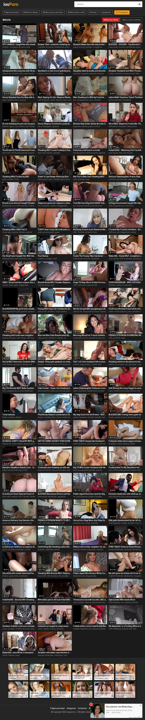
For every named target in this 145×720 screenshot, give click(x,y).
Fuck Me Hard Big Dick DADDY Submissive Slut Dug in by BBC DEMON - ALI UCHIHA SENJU (90, 203)
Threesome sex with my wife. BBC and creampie (90, 600)
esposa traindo (83, 206)
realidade (95, 258)
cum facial (113, 153)
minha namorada (121, 391)
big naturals (122, 179)
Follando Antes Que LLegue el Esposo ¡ (126, 441)
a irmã (27, 549)
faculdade (126, 100)
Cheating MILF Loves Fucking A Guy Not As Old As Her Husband (55, 150)
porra (4, 549)
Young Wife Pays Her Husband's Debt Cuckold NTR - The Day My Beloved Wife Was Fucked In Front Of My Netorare (55, 309)
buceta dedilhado (25, 391)
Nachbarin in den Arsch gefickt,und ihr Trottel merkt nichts (55, 71)
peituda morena (96, 73)
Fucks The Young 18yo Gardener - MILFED (90, 256)
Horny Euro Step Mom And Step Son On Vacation (90, 520)
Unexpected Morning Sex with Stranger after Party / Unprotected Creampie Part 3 (19, 71)
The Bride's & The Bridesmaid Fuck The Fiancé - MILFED (19, 150)
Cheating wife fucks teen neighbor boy (19, 335)
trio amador (63, 576)
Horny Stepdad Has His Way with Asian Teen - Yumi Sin (19, 97)
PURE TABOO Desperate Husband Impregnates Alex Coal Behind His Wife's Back (90, 441)
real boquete (82, 496)
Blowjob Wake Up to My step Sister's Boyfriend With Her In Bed (90, 44)
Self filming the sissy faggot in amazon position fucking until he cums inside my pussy (126, 388)
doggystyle (23, 285)
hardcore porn (91, 153)
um (39, 206)
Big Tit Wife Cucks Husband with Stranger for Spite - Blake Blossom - (90, 467)
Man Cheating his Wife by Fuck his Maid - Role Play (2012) (90, 97)
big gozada (91, 576)
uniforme (129, 206)
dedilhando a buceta (64, 47)
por (74, 100)
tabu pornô (132, 126)
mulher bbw (96, 364)
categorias (106, 12)
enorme (86, 258)
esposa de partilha (93, 602)
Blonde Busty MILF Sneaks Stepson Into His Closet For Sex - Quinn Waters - (55, 282)
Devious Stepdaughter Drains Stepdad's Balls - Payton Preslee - (126, 176)
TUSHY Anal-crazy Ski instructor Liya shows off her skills (55, 229)
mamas (102, 444)
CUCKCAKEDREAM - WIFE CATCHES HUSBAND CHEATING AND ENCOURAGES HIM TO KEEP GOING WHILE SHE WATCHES (126, 282)
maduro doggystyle (58, 206)
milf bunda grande (19, 153)
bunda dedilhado (116, 549)
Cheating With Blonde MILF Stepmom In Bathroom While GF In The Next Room (55, 573)
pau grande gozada (86, 470)
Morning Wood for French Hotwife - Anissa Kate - (90, 335)
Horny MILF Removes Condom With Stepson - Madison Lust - (19, 362)
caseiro (11, 417)
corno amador (8, 629)
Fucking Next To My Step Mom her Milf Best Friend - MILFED (126, 467)
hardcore (77, 576)
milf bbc (14, 602)
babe (4, 470)
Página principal (11, 12)
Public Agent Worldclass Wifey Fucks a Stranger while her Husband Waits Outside (90, 573)
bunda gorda (79, 153)
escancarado (48, 232)
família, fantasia (30, 496)
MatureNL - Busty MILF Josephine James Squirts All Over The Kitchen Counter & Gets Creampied (126, 256)
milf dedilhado (115, 629)
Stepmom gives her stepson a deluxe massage (55, 203)
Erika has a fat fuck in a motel (86, 150)
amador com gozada (126, 364)
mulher (5, 47)
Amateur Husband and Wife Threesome (126, 71)
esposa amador (59, 470)
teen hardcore (44, 444)
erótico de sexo (57, 629)
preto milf (6, 523)
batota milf (33, 153)
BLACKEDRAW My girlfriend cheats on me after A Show (19, 309)
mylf (55, 258)
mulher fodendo (116, 576)
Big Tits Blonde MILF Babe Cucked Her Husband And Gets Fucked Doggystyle (19, 388)
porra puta (128, 153)
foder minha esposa (118, 311)
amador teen (18, 73)
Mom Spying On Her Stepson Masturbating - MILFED (55, 97)
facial (111, 417)
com (65, 655)
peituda (117, 100)
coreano (97, 100)
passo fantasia (80, 417)
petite (5, 655)
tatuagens (47, 126)
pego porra (133, 179)
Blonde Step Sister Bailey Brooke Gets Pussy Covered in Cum (90, 124)
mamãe (94, 523)
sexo (40, 629)
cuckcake (127, 285)
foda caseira (61, 311)
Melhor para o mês (76, 12)
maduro (41, 258)
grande (89, 47)
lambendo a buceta (135, 47)
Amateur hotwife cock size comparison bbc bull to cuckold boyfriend (19, 626)
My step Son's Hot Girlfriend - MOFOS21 (90, 414)
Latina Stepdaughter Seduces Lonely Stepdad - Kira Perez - (90, 388)
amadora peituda (16, 549)
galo (16, 285)
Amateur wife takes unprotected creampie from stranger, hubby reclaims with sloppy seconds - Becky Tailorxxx (55, 652)
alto (134, 629)
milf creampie (126, 258)
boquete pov (118, 206)
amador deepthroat (96, 417)
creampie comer (80, 338)
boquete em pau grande (16, 311)
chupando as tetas (91, 311)
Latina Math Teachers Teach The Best (125, 97)
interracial (113, 47)
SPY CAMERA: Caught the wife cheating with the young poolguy (19, 44)
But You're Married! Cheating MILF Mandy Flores (90, 176)
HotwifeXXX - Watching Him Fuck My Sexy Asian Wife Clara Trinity (126, 150)
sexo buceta (92, 444)
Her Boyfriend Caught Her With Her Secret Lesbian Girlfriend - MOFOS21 (19, 256)
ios (10, 4)
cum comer (114, 258)
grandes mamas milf (23, 364)
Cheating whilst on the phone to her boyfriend (126, 362)
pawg (133, 232)
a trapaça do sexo (17, 47)
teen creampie (79, 391)
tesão (52, 100)
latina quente (44, 391)
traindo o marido (55, 338)
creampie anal (51, 364)
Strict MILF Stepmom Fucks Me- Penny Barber (126, 124)
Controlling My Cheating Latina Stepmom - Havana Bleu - (55, 547)
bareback (23, 576)
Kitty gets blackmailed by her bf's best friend (126, 520)
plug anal (91, 549)
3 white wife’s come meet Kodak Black (90, 626)
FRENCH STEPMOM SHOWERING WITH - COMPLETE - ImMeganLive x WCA (126, 335)
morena (121, 47)
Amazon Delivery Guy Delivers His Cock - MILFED (19, 520)
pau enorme (96, 206)
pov (83, 576)
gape (57, 232)
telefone (112, 364)
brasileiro (113, 444)
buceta (23, 100)
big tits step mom (64, 100)
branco (5, 576)
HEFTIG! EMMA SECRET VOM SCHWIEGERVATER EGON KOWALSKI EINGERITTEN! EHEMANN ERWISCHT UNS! (55, 441)
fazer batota (17, 444)
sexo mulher (57, 73)
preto (57, 549)
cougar (49, 258)
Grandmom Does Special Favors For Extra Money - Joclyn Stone (19, 494)
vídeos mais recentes (131, 20)
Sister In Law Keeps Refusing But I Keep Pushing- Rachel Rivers (55, 176)
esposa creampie (45, 655)
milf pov (112, 232)
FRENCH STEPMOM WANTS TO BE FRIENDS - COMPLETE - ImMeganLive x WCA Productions (55, 520)
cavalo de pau (120, 417)
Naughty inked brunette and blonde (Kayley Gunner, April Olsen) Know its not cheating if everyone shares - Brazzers (90, 71)
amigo (124, 523)
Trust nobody (8, 414)
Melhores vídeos (30, 12)
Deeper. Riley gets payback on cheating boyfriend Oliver (55, 362)
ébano (18, 417)
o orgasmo (97, 47)
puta (4, 179)
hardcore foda (57, 444)
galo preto (14, 576)
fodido (111, 73)
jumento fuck (91, 232)
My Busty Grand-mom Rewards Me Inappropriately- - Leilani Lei (90, 229)
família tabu (50, 417)
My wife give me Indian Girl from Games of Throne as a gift (126, 573)
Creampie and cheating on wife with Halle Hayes (55, 467)
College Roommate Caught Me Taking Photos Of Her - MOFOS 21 (126, 203)
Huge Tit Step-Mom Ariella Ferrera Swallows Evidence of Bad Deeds (90, 282)
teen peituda (20, 258)
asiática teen (13, 100)
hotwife (48, 73)
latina (111, 100)
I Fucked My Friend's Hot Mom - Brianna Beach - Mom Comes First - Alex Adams (126, 229)
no (3, 311)
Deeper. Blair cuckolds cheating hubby (55, 44)
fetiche (81, 232)
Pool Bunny (43, 256)
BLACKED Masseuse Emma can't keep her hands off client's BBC (55, 494)
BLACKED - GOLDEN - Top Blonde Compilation (126, 44)
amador (112, 285)
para (129, 311)
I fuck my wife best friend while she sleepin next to (126, 309)
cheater (56, 153)
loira (40, 126)
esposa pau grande (27, 602)
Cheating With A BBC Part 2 (14, 229)
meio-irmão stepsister (66, 417)
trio (122, 602)
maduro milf (16, 496)
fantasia (122, 126)
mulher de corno (66, 602)
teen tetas (21, 338)
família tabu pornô (61, 179)
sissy (111, 391)
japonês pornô (105, 153)
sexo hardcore (79, 444)
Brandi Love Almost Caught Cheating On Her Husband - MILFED (19, 203)
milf (75, 232)
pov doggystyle (123, 232)
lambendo (32, 311)
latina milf (42, 311)
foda (17, 179)
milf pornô (113, 126)
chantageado (115, 523)
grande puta (29, 444)
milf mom (82, 285)
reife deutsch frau (117, 496)
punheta (117, 338)
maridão (41, 47)
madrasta (49, 549)
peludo (99, 470)
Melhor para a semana (53, 12)
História (93, 12)
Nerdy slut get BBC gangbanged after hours (90, 309)
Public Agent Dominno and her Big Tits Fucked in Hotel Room (90, 494)
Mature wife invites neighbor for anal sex (90, 547)
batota (41, 73)
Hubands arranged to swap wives (53, 626)
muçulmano (139, 576)
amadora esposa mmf (125, 73)
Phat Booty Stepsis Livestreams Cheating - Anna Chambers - (55, 414)
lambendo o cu (9, 206)
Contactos (82, 708)
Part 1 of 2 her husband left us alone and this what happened (90, 362)
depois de (6, 73)
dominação (29, 73)
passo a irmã (79, 47)
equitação (104, 311)
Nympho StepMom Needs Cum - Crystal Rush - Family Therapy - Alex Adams (19, 467)
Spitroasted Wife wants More (122, 600)
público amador (95, 496)
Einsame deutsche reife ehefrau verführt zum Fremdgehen (126, 494)
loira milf (6, 153)
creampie (6, 232)
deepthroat (92, 391)
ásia (120, 153)
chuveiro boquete (24, 523)
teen (4, 100)
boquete (50, 47)
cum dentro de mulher (25, 126)
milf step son (48, 523)
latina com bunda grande (61, 391)
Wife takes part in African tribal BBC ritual (55, 600)
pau (33, 629)
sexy (87, 179)
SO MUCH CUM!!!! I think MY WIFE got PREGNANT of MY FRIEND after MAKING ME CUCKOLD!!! (19, 441)
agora (11, 126)
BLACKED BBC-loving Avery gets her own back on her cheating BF (126, 414)
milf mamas (21, 206)
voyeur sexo (7, 285)
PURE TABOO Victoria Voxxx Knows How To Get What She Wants (126, 547)
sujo (52, 285)
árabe (132, 444)
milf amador (51, 576)
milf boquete (43, 100)
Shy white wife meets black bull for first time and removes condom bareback (19, 573)
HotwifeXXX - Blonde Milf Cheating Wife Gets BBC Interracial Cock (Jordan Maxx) (19, 600)
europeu (77, 523)
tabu (123, 338)
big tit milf (23, 470)
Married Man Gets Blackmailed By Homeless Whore (55, 335)
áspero (41, 417)
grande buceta (95, 338)
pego (17, 655)
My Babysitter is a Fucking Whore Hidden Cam (126, 626)
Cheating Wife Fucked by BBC (15, 176)
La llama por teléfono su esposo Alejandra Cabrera (19, 547)
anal (28, 47)
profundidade (64, 364)
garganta (61, 496)
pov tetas (86, 523)
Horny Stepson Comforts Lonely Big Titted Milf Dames (55, 124)
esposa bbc (85, 364)
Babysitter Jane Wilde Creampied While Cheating (19, 652)
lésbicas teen (8, 258)
